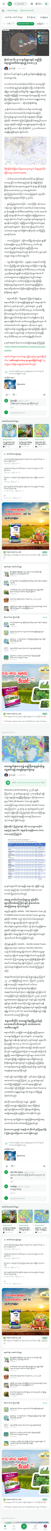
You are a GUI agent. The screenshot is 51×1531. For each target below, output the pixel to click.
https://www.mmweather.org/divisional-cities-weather (25, 349)
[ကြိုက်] (6, 1166)
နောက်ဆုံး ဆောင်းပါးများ (14, 17)
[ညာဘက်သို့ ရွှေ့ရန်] (45, 24)
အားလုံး (44, 617)
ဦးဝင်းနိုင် (12, 68)
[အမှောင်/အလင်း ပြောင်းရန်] (31, 3)
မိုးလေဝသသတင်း (27, 11)
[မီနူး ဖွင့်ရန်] (3, 3)
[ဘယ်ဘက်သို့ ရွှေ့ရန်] (5, 24)
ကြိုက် (12, 408)
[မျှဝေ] (44, 395)
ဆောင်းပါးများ (12, 11)
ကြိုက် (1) (13, 1193)
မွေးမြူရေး (44, 17)
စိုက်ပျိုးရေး (31, 17)
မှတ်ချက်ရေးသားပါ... (18, 413)
